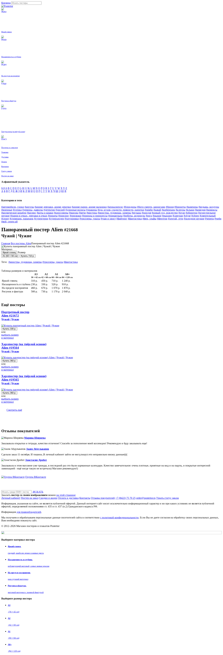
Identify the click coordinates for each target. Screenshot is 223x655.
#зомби (149, 209)
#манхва (73, 212)
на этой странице (66, 495)
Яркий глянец (9, 252)
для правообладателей (28, 512)
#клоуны (180, 209)
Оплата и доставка (68, 498)
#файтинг (121, 218)
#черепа (209, 218)
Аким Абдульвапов (37, 449)
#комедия (200, 209)
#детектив (49, 209)
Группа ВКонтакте (35, 477)
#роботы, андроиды (134, 215)
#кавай (157, 209)
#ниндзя (146, 212)
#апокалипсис (115, 207)
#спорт (5, 218)
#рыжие (157, 215)
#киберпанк (168, 209)
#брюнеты (180, 207)
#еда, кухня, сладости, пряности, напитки (121, 209)
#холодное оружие (194, 218)
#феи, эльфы (149, 218)
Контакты (84, 498)
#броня (170, 207)
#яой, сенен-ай (9, 221)
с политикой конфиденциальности (119, 517)
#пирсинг (63, 215)
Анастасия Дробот (36, 460)
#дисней (60, 209)
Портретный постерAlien (15, 315)
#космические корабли (13, 212)
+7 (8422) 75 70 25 (125, 498)
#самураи (178, 215)
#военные (6, 209)
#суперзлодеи (56, 218)
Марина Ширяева (35, 437)
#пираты (53, 215)
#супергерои (41, 218)
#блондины (130, 207)
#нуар (181, 212)
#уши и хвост (108, 218)
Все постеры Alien (21, 243)
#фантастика (135, 218)
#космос (31, 212)
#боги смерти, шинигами (151, 207)
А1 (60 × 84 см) (10, 256)
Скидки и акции (48, 498)
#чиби (218, 218)
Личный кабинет (10, 498)
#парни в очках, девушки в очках (28, 215)
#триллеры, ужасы (90, 218)
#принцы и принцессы (95, 215)
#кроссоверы (61, 212)
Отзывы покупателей (103, 498)
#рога (149, 215)
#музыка (136, 212)
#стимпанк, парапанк (21, 218)
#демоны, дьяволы (32, 209)
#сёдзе (187, 215)
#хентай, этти (175, 218)
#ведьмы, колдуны (209, 207)
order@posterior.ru (146, 498)
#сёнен (195, 215)
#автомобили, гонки (12, 207)
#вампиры (192, 207)
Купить (27, 256)
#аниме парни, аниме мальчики (89, 207)
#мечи (82, 212)
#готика (17, 209)
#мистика (92, 212)
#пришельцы (115, 215)
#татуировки (72, 218)
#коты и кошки (45, 212)
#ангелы (29, 207)
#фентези (162, 218)
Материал (8, 251)
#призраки (75, 215)
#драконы (91, 209)
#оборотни (192, 212)
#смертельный (208, 215)
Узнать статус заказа (167, 498)
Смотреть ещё (14, 410)
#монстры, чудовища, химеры (114, 212)
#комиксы (211, 209)
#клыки (190, 209)
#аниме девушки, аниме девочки (53, 207)
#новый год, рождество (165, 212)
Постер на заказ (29, 498)
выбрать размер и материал (10, 336)
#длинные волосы (75, 209)
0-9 (3, 188)
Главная (5, 243)
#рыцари (167, 215)
